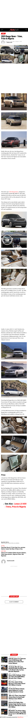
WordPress (20, 717)
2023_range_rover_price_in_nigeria (10, 543)
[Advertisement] (14, 14)
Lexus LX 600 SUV (21, 195)
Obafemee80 (9, 42)
